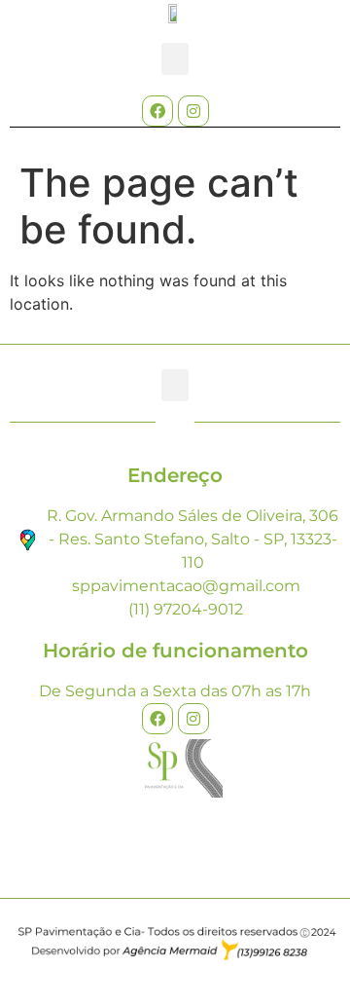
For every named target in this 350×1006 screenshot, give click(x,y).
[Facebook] (157, 111)
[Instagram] (193, 111)
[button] (175, 59)
